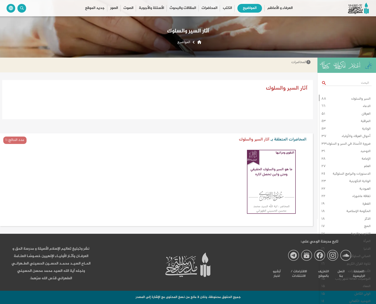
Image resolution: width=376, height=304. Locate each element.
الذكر (367, 219)
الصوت (128, 8)
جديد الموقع (95, 8)
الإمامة (366, 159)
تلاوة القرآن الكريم (359, 264)
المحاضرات (209, 8)
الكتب (227, 8)
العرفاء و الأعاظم (280, 8)
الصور (114, 8)
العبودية (365, 189)
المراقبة (366, 121)
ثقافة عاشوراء (361, 196)
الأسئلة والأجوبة (151, 8)
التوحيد (365, 151)
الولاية (366, 129)
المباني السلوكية (360, 256)
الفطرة (367, 204)
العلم (367, 166)
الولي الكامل (362, 294)
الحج (367, 226)
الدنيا (367, 249)
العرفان (366, 114)
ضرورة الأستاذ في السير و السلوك (349, 144)
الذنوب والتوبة (361, 234)
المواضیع (250, 8)
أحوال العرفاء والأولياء (356, 136)
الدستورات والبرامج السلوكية (352, 174)
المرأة (367, 241)
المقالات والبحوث (183, 8)
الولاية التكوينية (360, 181)
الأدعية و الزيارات (359, 271)
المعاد (367, 286)
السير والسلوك (361, 99)
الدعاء (367, 106)
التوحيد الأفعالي (360, 301)
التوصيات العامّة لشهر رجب (353, 279)
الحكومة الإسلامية (358, 211)
